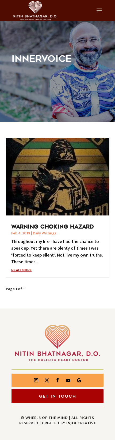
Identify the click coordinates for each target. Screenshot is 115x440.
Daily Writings (44, 233)
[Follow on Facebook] (57, 380)
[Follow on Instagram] (36, 380)
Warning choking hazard (52, 226)
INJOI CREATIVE (81, 423)
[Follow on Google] (79, 380)
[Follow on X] (47, 380)
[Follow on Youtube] (68, 380)
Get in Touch (57, 396)
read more (21, 270)
